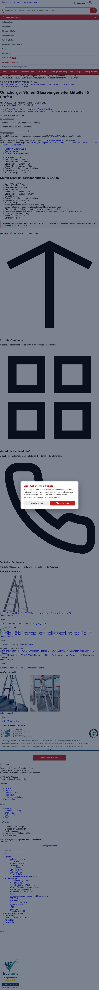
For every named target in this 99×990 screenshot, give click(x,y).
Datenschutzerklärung (52, 497)
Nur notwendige (36, 503)
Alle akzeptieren (62, 503)
